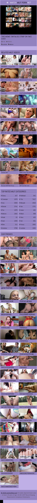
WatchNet (20, 2)
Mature (11, 44)
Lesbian (4, 44)
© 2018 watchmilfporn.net (9, 493)
